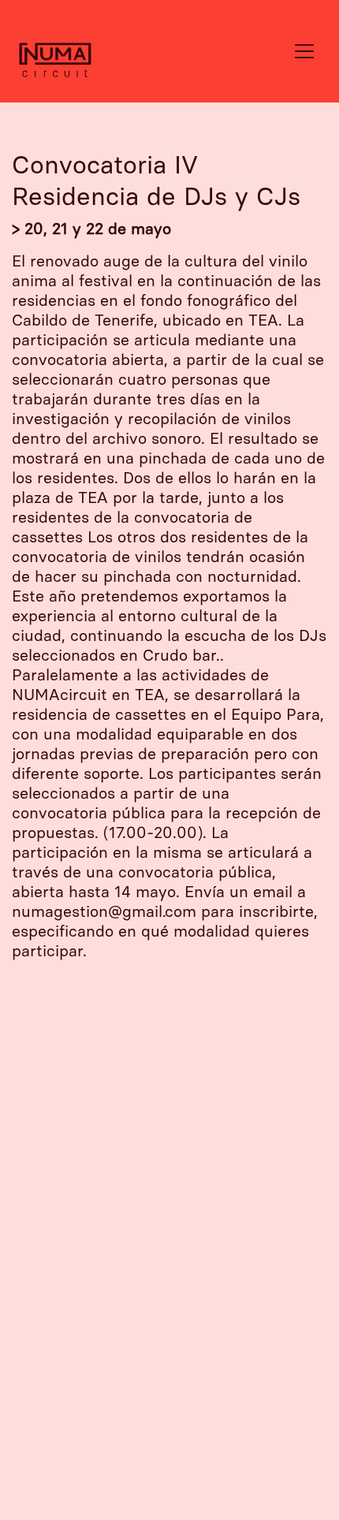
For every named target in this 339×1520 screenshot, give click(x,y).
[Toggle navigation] (304, 51)
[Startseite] (47, 51)
